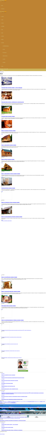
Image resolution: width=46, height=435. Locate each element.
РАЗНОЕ (4, 62)
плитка (24, 401)
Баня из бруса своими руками (7, 159)
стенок (1, 402)
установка (12, 402)
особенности (14, 401)
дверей (7, 401)
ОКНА (2, 29)
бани (1, 401)
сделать (44, 401)
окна (11, 401)
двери (9, 401)
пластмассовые (21, 401)
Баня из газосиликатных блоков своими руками (11, 216)
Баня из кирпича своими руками (8, 130)
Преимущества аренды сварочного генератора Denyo (9, 410)
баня (2, 401)
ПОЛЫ (2, 19)
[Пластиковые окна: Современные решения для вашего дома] (5, 343)
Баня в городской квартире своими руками (10, 291)
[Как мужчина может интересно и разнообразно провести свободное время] (5, 336)
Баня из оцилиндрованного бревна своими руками (12, 320)
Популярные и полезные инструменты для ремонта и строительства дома (13, 420)
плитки (26, 401)
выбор (3, 401)
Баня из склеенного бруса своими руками (10, 202)
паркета (19, 401)
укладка (5, 402)
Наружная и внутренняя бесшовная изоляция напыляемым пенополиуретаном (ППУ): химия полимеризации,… (16, 330)
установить (8, 402)
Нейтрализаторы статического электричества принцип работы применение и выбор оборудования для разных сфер (20, 406)
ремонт (41, 401)
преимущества (36, 401)
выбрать (6, 401)
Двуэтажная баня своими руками (8, 305)
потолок (32, 401)
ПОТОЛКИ (2, 26)
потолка (29, 401)
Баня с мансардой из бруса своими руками (10, 173)
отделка (17, 401)
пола (27, 401)
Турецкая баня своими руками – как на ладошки (11, 87)
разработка (39, 401)
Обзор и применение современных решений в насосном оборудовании (12, 413)
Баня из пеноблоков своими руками (9, 277)
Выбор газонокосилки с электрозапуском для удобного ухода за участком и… (11, 357)
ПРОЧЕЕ (2, 42)
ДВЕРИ (2, 39)
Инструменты (5, 52)
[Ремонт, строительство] (3, 1)
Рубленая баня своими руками (8, 116)
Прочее (4, 49)
